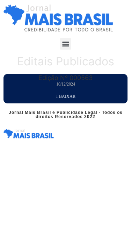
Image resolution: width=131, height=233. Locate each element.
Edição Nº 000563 (65, 77)
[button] (65, 44)
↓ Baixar (65, 96)
